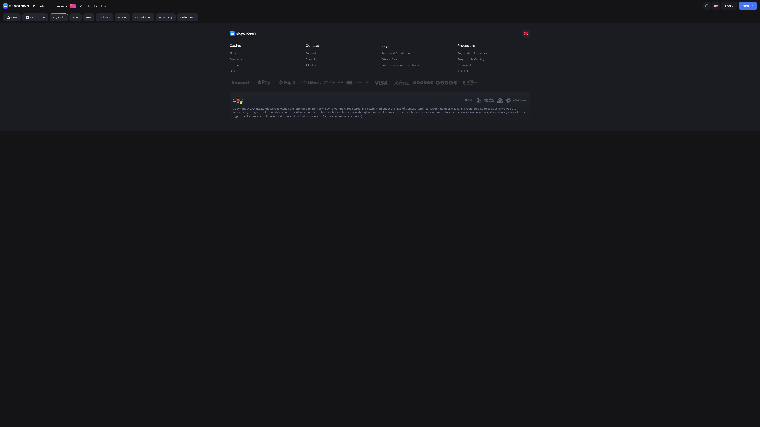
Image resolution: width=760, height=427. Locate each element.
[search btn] (707, 6)
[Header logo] (16, 6)
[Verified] (238, 104)
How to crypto (239, 65)
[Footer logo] (243, 33)
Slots (233, 53)
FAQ (232, 71)
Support (311, 53)
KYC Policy (465, 71)
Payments (236, 59)
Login (729, 6)
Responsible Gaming (471, 59)
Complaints (465, 65)
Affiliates (311, 65)
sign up (748, 6)
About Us (312, 59)
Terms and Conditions (396, 53)
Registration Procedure (472, 53)
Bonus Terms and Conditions (400, 65)
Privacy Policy (390, 59)
